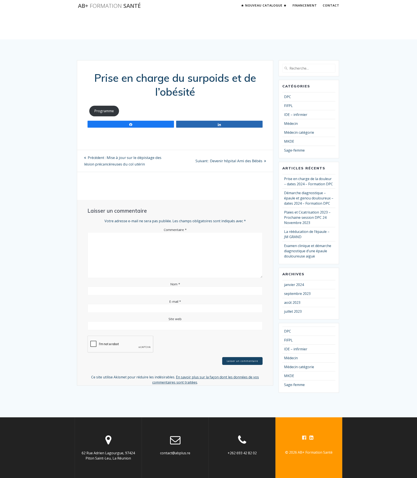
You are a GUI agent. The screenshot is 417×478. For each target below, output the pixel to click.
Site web (175, 319)
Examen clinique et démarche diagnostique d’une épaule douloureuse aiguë (307, 251)
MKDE (289, 141)
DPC (287, 96)
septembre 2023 (297, 293)
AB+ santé (109, 6)
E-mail (175, 301)
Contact (331, 5)
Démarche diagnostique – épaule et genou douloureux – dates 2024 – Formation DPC (308, 198)
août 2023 (292, 302)
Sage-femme (294, 150)
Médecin (291, 123)
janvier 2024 (294, 284)
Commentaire (175, 229)
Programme (104, 111)
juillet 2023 (293, 311)
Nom (175, 284)
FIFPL (288, 105)
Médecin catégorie (299, 132)
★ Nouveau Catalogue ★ (264, 5)
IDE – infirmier (295, 114)
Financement (305, 5)
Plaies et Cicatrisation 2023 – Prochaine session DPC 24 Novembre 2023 (307, 217)
